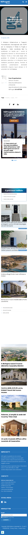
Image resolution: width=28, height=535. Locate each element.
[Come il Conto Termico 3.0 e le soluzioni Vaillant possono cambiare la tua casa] (14, 239)
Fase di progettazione (9, 196)
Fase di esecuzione (8, 199)
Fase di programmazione (10, 194)
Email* (3, 512)
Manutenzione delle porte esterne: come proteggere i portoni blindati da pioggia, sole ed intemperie (14, 224)
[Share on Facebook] (9, 104)
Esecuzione (6, 312)
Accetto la (5, 517)
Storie (7, 140)
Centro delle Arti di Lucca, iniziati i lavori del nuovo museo (12, 390)
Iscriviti (6, 520)
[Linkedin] (5, 502)
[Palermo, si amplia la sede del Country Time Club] (14, 403)
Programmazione (7, 307)
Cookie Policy (21, 528)
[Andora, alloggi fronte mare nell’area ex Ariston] (14, 263)
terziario (7, 97)
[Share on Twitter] (13, 104)
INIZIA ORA (14, 120)
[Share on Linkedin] (17, 104)
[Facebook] (2, 502)
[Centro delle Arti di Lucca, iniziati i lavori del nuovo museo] (14, 376)
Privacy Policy (11, 517)
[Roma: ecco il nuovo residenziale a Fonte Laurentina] (14, 289)
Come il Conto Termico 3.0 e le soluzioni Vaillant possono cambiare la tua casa (13, 249)
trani (16, 97)
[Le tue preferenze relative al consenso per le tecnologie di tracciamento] (2, 532)
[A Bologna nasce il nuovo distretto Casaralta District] (14, 352)
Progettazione (7, 310)
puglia (12, 97)
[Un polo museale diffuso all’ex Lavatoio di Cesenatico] (14, 427)
